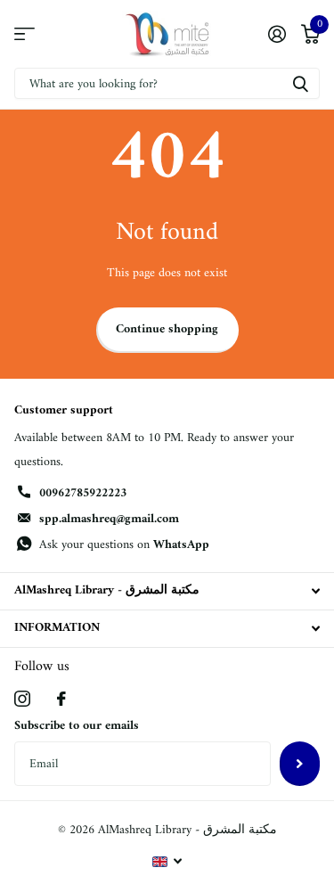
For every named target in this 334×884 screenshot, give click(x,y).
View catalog (24, 34)
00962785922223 (82, 493)
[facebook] (61, 699)
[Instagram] (22, 699)
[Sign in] (276, 33)
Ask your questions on (124, 545)
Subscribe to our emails (76, 726)
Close (167, 591)
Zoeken (300, 83)
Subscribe (300, 763)
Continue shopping (167, 329)
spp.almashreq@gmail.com (109, 519)
